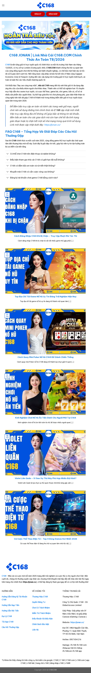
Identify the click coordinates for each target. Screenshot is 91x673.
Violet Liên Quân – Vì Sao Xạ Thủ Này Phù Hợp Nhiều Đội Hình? (45, 478)
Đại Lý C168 (7, 616)
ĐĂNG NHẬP (53, 14)
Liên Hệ (35, 630)
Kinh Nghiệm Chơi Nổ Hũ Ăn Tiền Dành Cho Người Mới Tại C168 (45, 417)
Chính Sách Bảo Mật (40, 624)
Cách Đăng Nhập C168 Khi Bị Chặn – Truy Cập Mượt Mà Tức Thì (45, 236)
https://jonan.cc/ (52, 124)
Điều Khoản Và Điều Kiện (42, 619)
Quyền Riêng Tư (38, 602)
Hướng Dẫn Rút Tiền (10, 611)
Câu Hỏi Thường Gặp (10, 627)
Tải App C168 (7, 622)
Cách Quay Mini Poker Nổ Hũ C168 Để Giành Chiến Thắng (45, 357)
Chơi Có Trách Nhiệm (41, 608)
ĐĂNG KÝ (38, 14)
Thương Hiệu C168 (40, 597)
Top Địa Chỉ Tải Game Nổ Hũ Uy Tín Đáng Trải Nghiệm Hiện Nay (45, 296)
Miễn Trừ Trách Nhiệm (41, 613)
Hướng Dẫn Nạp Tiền (10, 605)
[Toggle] (7, 153)
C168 (7, 65)
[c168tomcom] (45, 5)
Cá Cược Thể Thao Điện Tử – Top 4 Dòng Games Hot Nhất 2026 (45, 539)
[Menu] (3, 5)
